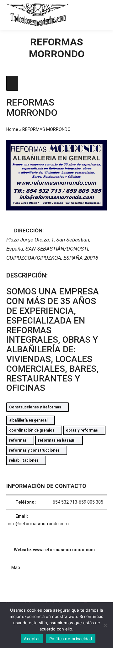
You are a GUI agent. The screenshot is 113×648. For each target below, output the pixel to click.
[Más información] (89, 15)
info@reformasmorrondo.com (38, 523)
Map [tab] (15, 567)
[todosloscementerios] (37, 15)
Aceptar (32, 638)
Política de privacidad (70, 638)
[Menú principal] (101, 15)
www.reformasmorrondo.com (64, 549)
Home (12, 129)
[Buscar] (78, 15)
